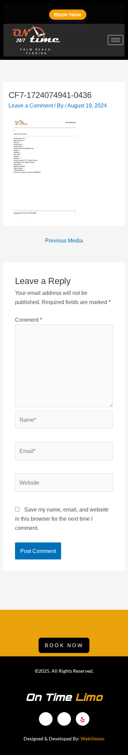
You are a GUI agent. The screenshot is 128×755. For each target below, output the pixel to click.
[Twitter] (107, 14)
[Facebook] (98, 14)
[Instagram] (82, 719)
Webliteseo (92, 738)
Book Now (68, 14)
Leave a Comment (31, 105)
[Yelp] (116, 14)
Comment (28, 320)
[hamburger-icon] (115, 40)
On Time (64, 697)
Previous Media (64, 240)
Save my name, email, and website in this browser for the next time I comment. (62, 518)
